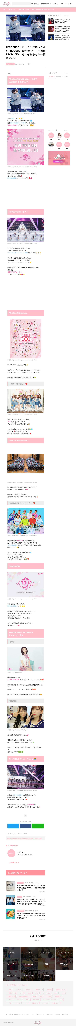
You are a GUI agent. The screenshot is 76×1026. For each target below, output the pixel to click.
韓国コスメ (29, 990)
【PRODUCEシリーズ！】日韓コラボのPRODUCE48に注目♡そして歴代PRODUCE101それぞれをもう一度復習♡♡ (36, 9)
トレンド (63, 993)
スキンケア (45, 1003)
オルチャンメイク (23, 996)
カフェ (10, 999)
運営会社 (50, 1014)
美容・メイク (64, 964)
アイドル (49, 996)
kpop (55, 993)
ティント (17, 1003)
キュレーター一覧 (43, 1014)
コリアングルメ (21, 910)
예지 (29, 64)
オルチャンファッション (49, 999)
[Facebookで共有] (43, 64)
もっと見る (66, 15)
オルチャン (46, 952)
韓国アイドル (12, 993)
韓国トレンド (11, 975)
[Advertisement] (22, 194)
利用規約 (58, 1014)
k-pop (29, 993)
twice (34, 996)
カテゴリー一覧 (28, 1014)
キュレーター (68, 4)
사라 (34, 896)
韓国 (10, 990)
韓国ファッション (61, 990)
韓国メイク (12, 996)
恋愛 (46, 964)
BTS (62, 999)
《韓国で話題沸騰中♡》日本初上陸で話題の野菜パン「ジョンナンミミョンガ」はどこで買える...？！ (31, 915)
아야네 (36, 882)
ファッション (20, 883)
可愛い (27, 999)
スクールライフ (12, 964)
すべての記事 (35, 4)
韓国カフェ (35, 1003)
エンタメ (19, 896)
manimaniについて (46, 4)
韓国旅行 (47, 975)
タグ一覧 (35, 1014)
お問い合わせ (64, 1014)
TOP (4, 9)
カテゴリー (56, 4)
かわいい (19, 999)
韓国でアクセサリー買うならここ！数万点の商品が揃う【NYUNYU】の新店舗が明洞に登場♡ (31, 887)
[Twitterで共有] (39, 64)
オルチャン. (12, 9)
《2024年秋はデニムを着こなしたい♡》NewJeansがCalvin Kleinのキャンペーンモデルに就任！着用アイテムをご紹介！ (31, 901)
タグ (62, 4)
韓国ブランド (56, 1003)
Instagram (36, 999)
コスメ (37, 993)
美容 (10, 1003)
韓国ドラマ (58, 996)
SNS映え (12, 952)
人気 (41, 996)
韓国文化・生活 (29, 975)
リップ (26, 1003)
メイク (22, 993)
